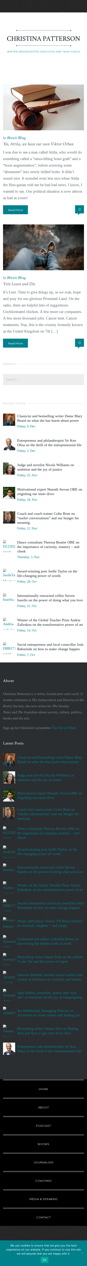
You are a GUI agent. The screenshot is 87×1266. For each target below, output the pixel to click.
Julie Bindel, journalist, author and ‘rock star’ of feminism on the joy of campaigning (49, 995)
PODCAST (43, 1125)
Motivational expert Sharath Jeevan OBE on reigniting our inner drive (49, 491)
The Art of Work (64, 728)
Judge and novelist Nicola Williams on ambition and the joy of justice (45, 467)
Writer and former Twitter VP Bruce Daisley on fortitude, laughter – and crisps (50, 923)
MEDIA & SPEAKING (43, 1199)
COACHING (43, 1180)
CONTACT (43, 1217)
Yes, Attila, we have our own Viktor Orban (38, 144)
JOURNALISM (43, 1162)
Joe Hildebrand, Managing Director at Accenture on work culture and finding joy (48, 1013)
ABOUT (43, 1107)
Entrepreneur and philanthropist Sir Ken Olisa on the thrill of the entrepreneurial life (49, 442)
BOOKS (43, 1144)
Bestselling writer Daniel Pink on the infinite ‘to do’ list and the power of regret (50, 959)
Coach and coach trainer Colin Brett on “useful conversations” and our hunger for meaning (48, 518)
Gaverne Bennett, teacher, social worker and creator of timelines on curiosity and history (49, 977)
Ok (44, 1260)
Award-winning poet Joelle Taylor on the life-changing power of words (47, 573)
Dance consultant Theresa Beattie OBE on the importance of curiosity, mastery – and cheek (48, 546)
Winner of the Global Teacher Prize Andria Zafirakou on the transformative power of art (50, 622)
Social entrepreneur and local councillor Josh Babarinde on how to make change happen (50, 646)
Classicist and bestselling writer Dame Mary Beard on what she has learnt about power (49, 418)
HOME (43, 1089)
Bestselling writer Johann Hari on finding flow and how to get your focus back (47, 1031)
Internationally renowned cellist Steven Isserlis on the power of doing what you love (50, 598)
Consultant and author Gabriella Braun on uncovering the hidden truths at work (48, 941)
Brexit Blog (16, 137)
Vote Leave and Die (19, 284)
